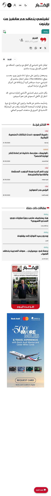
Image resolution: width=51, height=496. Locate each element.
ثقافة (45, 149)
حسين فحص (45, 259)
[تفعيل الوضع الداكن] (25, 5)
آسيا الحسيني (45, 161)
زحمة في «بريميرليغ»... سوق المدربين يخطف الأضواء (25, 252)
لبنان (46, 131)
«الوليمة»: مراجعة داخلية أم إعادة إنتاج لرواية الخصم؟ (28, 154)
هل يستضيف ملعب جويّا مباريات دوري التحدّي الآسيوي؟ (29, 219)
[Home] (42, 5)
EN (20, 5)
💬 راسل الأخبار (41, 490)
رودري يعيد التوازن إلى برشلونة (32, 235)
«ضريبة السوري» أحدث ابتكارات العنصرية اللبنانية (28, 136)
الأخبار (35, 38)
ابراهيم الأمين (45, 195)
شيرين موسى (45, 179)
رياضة (46, 31)
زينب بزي (46, 142)
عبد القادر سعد (44, 226)
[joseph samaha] (4, 5)
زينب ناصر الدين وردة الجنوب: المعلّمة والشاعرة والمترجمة (29, 173)
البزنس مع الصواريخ (38, 189)
